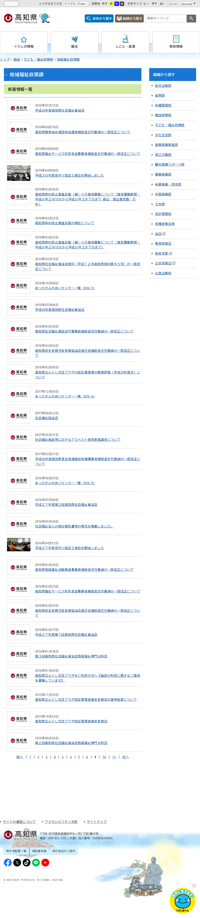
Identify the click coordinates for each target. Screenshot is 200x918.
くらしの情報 (24, 46)
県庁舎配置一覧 (16, 851)
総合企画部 (163, 85)
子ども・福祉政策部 (38, 59)
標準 (105, 3)
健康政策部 (163, 115)
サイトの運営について (19, 821)
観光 (74, 46)
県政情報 (176, 46)
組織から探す (133, 18)
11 (114, 757)
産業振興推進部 (166, 144)
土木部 (160, 204)
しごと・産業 (125, 46)
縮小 (163, 3)
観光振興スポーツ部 (170, 164)
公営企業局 (163, 273)
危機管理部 (163, 105)
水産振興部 (163, 194)
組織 (16, 59)
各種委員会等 (165, 223)
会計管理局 (163, 213)
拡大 (146, 3)
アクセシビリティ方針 (61, 821)
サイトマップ (97, 821)
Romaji (83, 3)
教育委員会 (163, 243)
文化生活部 (163, 135)
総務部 (160, 95)
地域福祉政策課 (68, 59)
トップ (5, 59)
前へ (19, 757)
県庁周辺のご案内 (63, 851)
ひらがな (70, 3)
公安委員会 (163, 263)
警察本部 (161, 253)
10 (104, 757)
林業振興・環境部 (168, 184)
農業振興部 (163, 174)
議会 (158, 233)
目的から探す (102, 18)
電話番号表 (39, 851)
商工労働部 (163, 154)
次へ (125, 757)
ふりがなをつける (50, 3)
